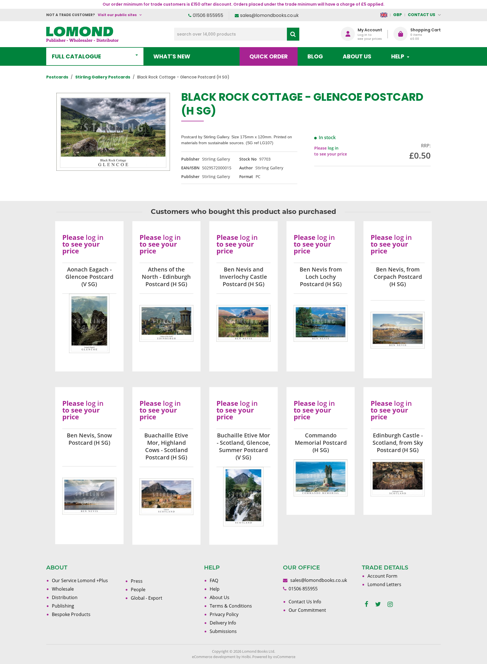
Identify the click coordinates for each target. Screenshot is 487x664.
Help (215, 589)
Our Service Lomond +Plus (80, 580)
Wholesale (63, 589)
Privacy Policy (224, 614)
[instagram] (390, 604)
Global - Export (146, 598)
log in (333, 148)
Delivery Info (223, 623)
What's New (171, 56)
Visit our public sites (117, 14)
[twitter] (378, 604)
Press (137, 581)
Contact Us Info (305, 602)
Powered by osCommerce (273, 656)
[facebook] (366, 604)
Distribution (65, 597)
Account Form (382, 576)
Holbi (246, 656)
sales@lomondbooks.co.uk (269, 15)
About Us (357, 56)
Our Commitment (307, 610)
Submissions (223, 631)
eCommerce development (214, 656)
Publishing (63, 606)
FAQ (214, 580)
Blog (315, 56)
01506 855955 (208, 15)
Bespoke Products (71, 614)
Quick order (268, 56)
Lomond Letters (384, 584)
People (138, 589)
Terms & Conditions (231, 606)
